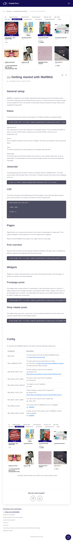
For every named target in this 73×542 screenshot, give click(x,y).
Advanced (9, 11)
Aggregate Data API (8, 530)
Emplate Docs (14, 3)
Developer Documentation (20, 11)
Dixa (42, 536)
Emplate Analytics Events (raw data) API (13, 517)
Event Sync (6, 525)
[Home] (4, 3)
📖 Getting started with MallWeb (37, 11)
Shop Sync (5, 522)
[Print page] (62, 75)
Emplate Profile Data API (9, 520)
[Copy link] (66, 75)
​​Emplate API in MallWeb (9, 514)
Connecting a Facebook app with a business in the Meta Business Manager (21, 528)
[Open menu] (68, 3)
